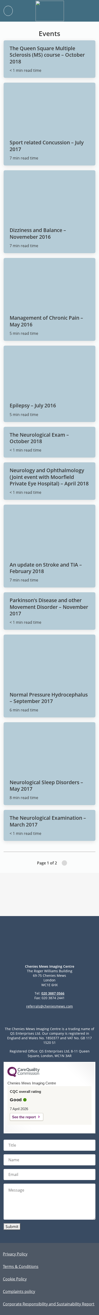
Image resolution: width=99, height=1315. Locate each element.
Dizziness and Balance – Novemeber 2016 (38, 233)
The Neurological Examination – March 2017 (48, 821)
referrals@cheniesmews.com (49, 1006)
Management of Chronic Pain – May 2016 (46, 321)
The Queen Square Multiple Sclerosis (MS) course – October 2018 (47, 55)
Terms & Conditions (20, 1266)
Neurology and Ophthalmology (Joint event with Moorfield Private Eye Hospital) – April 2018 (49, 477)
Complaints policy (19, 1291)
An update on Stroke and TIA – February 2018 (46, 568)
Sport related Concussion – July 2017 (47, 145)
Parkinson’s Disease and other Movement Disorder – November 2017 (49, 607)
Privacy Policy (15, 1254)
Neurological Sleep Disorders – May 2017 (46, 785)
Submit (12, 1226)
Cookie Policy (15, 1279)
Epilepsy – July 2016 (33, 405)
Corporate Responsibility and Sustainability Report (48, 1304)
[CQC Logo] (23, 1076)
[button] (90, 10)
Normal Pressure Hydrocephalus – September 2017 (49, 697)
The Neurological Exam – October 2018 (39, 438)
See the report (24, 1117)
